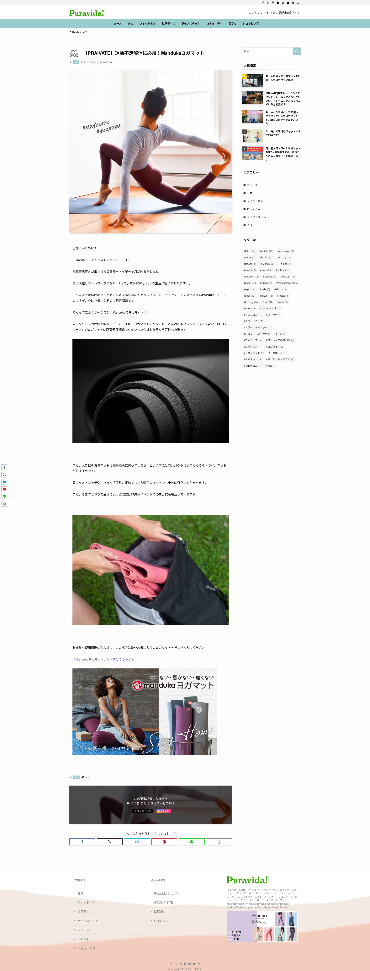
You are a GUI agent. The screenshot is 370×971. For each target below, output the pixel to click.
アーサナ (274, 314)
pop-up (288, 276)
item (285, 257)
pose (250, 283)
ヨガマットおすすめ (281, 359)
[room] (278, 3)
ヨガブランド (254, 353)
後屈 (272, 365)
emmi (250, 257)
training (251, 302)
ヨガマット (253, 359)
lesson (250, 264)
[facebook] (263, 3)
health (267, 257)
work (250, 308)
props (267, 283)
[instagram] (273, 3)
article (267, 251)
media (250, 270)
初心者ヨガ (253, 365)
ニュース (252, 185)
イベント (252, 225)
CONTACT (161, 921)
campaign (286, 251)
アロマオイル (271, 308)
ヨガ (76, 62)
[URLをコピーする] (219, 841)
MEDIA (159, 911)
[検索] (298, 3)
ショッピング (86, 948)
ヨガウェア (253, 340)
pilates (270, 276)
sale (266, 289)
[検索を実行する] (297, 51)
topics (284, 295)
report (250, 289)
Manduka (269, 264)
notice (283, 270)
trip (269, 302)
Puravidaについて (166, 893)
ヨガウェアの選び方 (281, 340)
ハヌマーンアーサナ (258, 334)
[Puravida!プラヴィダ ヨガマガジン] (87, 13)
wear (283, 302)
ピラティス (253, 209)
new (267, 270)
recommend (288, 283)
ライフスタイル (256, 217)
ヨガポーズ (278, 353)
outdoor (252, 276)
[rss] (293, 3)
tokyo (267, 295)
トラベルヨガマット (258, 327)
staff (250, 295)
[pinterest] (283, 3)
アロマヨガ (253, 314)
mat (88, 777)
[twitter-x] (268, 3)
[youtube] (288, 3)
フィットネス (255, 201)
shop (281, 289)
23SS (250, 251)
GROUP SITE (163, 902)
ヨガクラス (253, 346)
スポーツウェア (256, 321)
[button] (82, 841)
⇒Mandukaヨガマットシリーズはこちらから (103, 659)
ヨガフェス (276, 346)
